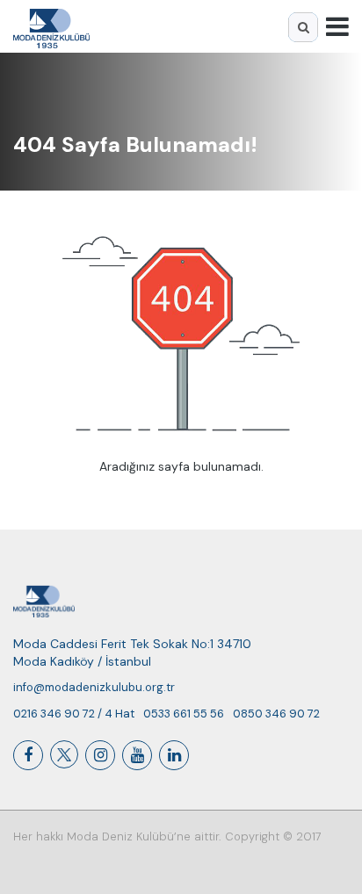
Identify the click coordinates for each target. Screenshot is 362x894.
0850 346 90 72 (276, 713)
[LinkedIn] (174, 755)
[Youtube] (137, 755)
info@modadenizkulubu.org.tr (94, 687)
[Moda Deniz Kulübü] (51, 26)
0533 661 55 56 (183, 713)
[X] (64, 754)
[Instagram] (100, 755)
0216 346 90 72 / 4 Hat (73, 713)
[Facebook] (28, 755)
